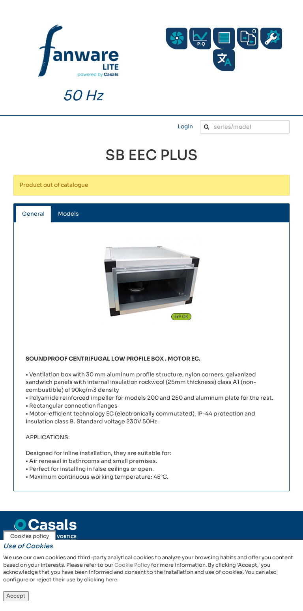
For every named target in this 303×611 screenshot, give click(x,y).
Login (185, 126)
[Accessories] (224, 38)
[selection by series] (176, 38)
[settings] (271, 38)
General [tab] (33, 213)
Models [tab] (68, 213)
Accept (16, 595)
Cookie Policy (132, 565)
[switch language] (224, 60)
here (111, 579)
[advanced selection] (200, 38)
